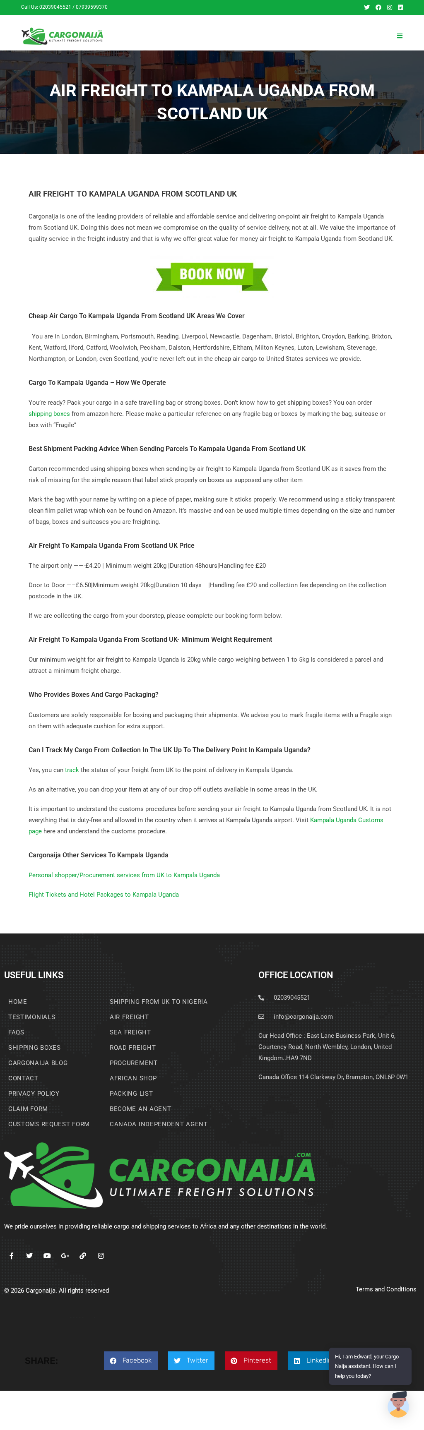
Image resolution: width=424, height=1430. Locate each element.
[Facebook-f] (11, 1256)
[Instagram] (101, 1256)
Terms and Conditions (386, 1289)
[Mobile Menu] (399, 36)
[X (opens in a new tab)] (367, 7)
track (72, 770)
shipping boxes (49, 413)
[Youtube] (47, 1256)
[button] (131, 1360)
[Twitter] (29, 1256)
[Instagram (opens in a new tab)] (389, 7)
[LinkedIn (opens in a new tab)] (399, 7)
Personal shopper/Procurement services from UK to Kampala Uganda (124, 875)
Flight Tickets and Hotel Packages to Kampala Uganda (104, 894)
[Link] (83, 1256)
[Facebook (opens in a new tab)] (378, 7)
